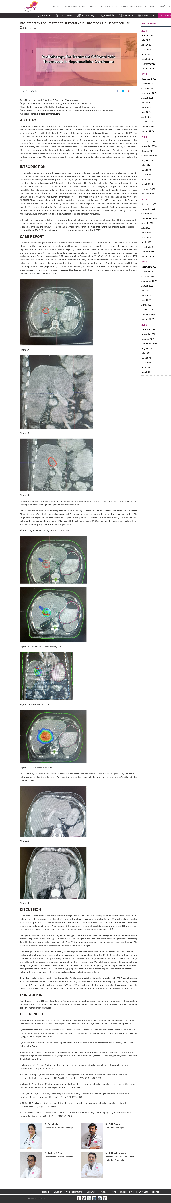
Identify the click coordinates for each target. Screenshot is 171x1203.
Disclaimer (91, 1191)
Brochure (45, 15)
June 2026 (146, 45)
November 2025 (149, 84)
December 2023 (148, 204)
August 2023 (147, 223)
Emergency (127, 15)
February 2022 (148, 314)
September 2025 (149, 93)
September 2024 (149, 156)
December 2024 (148, 142)
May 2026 (146, 49)
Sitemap (155, 1191)
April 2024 (146, 180)
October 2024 (147, 151)
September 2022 (149, 281)
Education (58, 1191)
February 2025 (148, 126)
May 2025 (146, 112)
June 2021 (146, 358)
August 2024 (147, 161)
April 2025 (146, 117)
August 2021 (147, 348)
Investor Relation (127, 1191)
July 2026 (145, 40)
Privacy (103, 1191)
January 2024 (147, 194)
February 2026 (148, 64)
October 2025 (147, 88)
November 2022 (149, 271)
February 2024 (148, 189)
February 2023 (148, 252)
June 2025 (146, 107)
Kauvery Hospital (38, 1198)
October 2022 (147, 276)
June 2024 (146, 170)
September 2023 (149, 218)
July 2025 (145, 103)
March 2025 (147, 122)
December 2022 (148, 267)
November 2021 (149, 334)
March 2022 (147, 309)
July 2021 (145, 353)
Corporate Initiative (74, 1191)
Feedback (45, 1191)
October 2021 (147, 339)
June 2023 (146, 233)
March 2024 (147, 184)
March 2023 (147, 247)
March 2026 (147, 59)
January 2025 (147, 131)
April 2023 (146, 242)
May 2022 (146, 300)
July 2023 (145, 228)
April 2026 (146, 54)
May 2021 (146, 363)
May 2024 (146, 175)
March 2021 (147, 372)
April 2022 (146, 305)
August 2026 (147, 35)
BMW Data (143, 1191)
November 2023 (149, 209)
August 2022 (147, 286)
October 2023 (147, 214)
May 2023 (146, 237)
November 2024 (149, 146)
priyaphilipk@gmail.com (48, 114)
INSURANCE (149, 6)
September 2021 (149, 344)
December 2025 (148, 79)
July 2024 (145, 165)
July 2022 (145, 290)
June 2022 (146, 295)
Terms (113, 1191)
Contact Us (109, 15)
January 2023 (147, 256)
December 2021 (148, 329)
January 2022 (147, 319)
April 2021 (146, 367)
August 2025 (147, 98)
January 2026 (147, 68)
